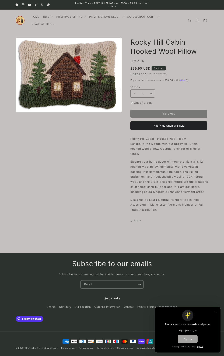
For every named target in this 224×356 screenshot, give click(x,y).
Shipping (135, 73)
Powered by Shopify (47, 348)
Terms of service (105, 348)
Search (51, 306)
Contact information (147, 348)
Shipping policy (125, 348)
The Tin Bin (31, 348)
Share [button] (137, 220)
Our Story (65, 306)
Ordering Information (107, 306)
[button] (47, 16)
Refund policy (68, 348)
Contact (129, 306)
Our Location (83, 306)
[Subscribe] (139, 284)
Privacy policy (86, 348)
